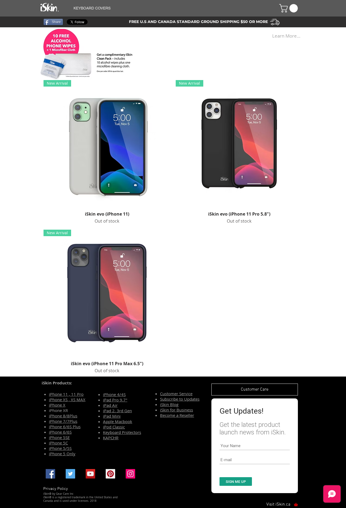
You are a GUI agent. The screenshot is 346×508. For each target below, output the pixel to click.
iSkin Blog (169, 404)
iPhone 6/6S (60, 432)
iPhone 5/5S (60, 448)
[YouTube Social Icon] (90, 474)
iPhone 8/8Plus (63, 415)
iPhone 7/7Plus (63, 421)
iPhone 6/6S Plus (65, 426)
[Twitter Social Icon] (70, 474)
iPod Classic (114, 427)
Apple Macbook (117, 421)
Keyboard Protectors (122, 432)
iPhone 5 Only (62, 453)
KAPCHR (110, 437)
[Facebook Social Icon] (50, 474)
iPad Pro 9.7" (115, 400)
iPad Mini (112, 416)
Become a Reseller (177, 415)
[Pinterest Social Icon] (110, 474)
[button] (169, 8)
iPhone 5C (58, 443)
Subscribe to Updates (179, 399)
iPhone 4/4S (114, 394)
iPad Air (110, 405)
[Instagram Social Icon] (130, 474)
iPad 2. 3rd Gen (117, 410)
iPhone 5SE (59, 437)
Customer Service (176, 393)
